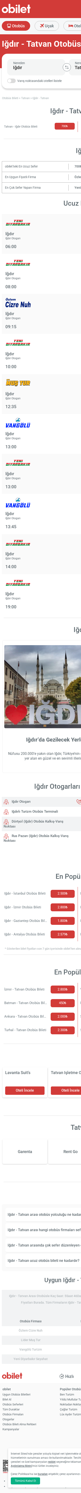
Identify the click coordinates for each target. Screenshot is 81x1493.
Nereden (19, 63)
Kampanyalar (10, 1429)
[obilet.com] (27, 12)
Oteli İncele (25, 1090)
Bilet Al (6, 1399)
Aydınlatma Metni (21, 1465)
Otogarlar (8, 1419)
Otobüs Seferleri (12, 1404)
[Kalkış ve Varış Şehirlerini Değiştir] (67, 67)
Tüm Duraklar (11, 1409)
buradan (43, 1474)
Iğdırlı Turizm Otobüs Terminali (34, 811)
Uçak (49, 25)
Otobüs (18, 25)
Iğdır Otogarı (21, 802)
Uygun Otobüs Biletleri (16, 1394)
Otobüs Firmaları (12, 1414)
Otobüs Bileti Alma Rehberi (19, 1424)
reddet (52, 1461)
